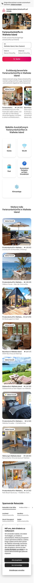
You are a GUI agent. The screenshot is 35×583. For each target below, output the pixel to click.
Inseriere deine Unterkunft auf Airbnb (17, 10)
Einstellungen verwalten (16, 570)
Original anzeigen (16, 4)
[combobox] (17, 46)
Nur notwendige (17, 565)
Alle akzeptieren (17, 560)
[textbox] (9, 53)
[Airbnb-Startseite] (3, 10)
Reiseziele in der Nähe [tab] (9, 507)
